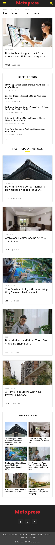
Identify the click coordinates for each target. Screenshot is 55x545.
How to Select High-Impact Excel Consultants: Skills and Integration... (26, 55)
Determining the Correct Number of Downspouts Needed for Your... (26, 188)
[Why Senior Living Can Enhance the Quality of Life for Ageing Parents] (39, 480)
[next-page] (10, 139)
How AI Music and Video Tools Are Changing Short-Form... (26, 342)
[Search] (51, 3)
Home (5, 9)
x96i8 (7, 65)
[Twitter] (34, 521)
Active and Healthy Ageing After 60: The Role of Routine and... (39, 441)
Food (40, 535)
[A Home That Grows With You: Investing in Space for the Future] (27, 373)
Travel (32, 537)
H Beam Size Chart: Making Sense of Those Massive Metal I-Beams (25, 119)
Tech (7, 90)
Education (23, 535)
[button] (4, 3)
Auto (5, 535)
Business (9, 50)
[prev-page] (6, 139)
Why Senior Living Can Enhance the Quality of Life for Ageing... (38, 492)
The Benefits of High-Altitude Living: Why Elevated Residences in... (26, 291)
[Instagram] (27, 521)
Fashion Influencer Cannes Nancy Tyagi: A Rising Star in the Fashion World (27, 108)
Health (7, 101)
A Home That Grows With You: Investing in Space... (23, 393)
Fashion (8, 112)
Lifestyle (9, 234)
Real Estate (10, 286)
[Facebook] (20, 521)
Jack (7, 198)
